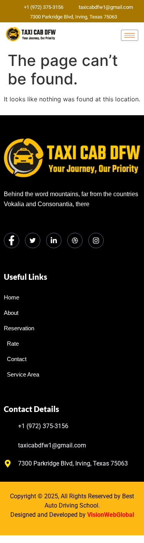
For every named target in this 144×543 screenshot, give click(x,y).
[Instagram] (96, 240)
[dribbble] (75, 240)
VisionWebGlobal (110, 514)
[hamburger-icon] (129, 35)
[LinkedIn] (53, 240)
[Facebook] (11, 240)
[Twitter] (32, 240)
